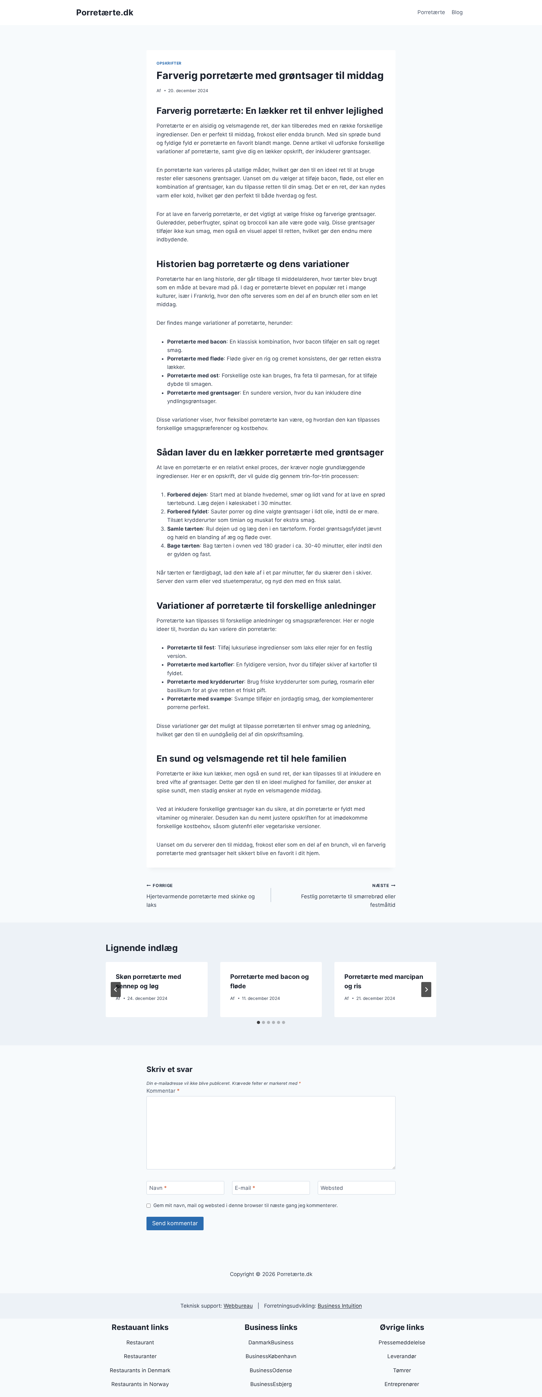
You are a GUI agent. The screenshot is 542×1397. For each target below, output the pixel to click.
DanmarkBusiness (271, 1342)
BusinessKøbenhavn (271, 1356)
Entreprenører (402, 1384)
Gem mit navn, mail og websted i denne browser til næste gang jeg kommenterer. (245, 1205)
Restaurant (140, 1342)
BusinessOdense (271, 1370)
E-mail (245, 1188)
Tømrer (402, 1370)
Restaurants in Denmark (140, 1370)
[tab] (258, 1022)
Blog (457, 12)
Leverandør (401, 1356)
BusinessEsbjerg (271, 1384)
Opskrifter (169, 63)
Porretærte (431, 12)
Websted (332, 1188)
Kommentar (163, 1091)
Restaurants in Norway (140, 1384)
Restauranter (140, 1356)
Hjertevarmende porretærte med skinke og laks (200, 895)
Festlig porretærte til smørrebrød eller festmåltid (348, 895)
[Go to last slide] (116, 989)
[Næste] (426, 989)
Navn (158, 1188)
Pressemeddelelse (402, 1342)
